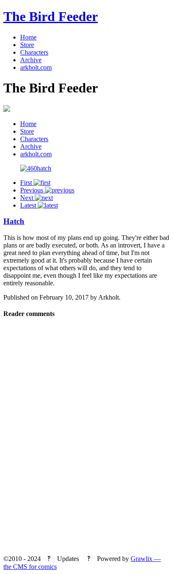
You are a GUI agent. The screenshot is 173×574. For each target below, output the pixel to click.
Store (27, 44)
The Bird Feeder (50, 16)
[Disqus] (86, 439)
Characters (34, 52)
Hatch (13, 221)
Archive (31, 59)
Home (28, 37)
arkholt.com (36, 67)
